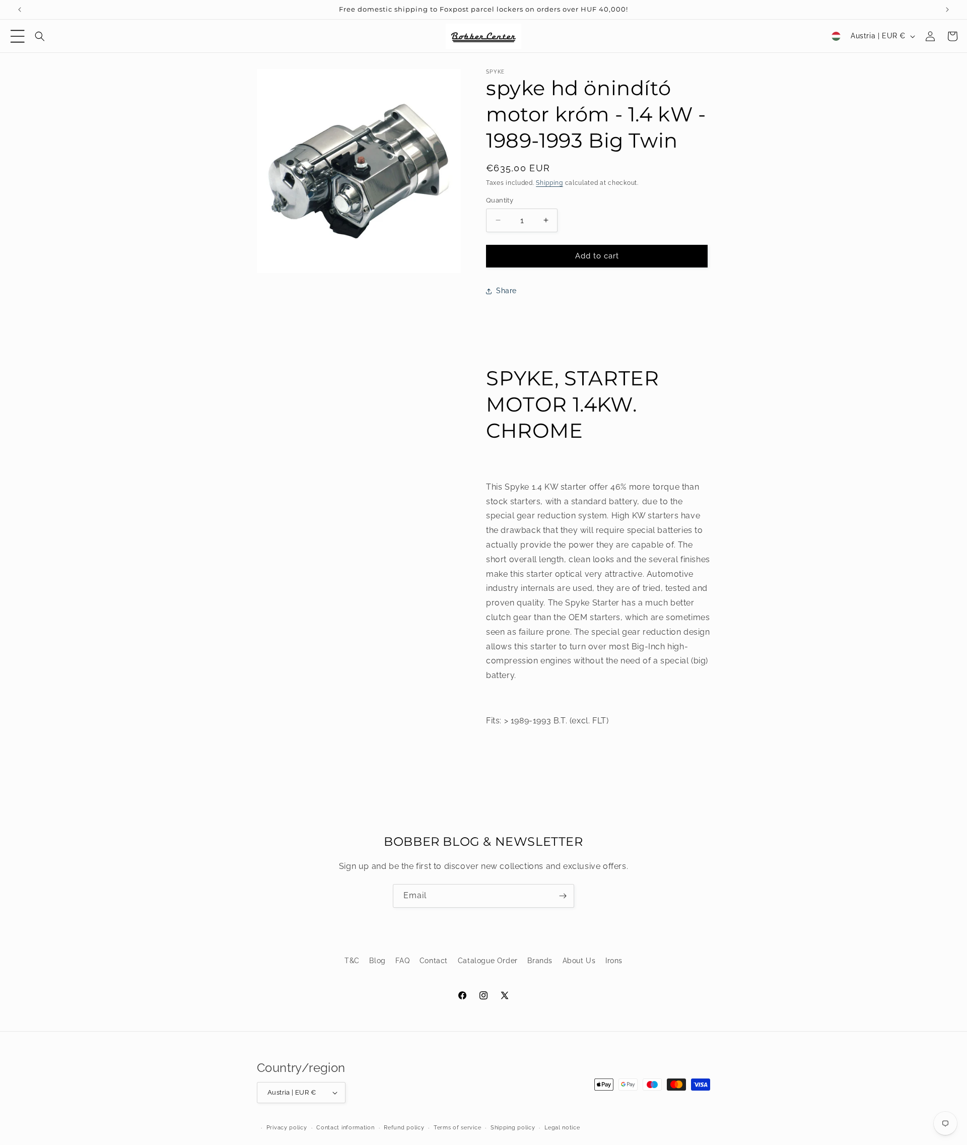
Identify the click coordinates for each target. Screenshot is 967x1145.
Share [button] (506, 291)
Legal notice (562, 1127)
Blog (377, 961)
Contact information (345, 1127)
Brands (539, 961)
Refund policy (404, 1127)
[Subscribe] (562, 896)
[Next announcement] (947, 9)
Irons (614, 961)
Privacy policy (286, 1127)
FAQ (402, 961)
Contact (434, 961)
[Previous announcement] (20, 9)
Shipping (549, 182)
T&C (352, 961)
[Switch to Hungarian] (836, 36)
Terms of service (457, 1127)
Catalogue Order (488, 961)
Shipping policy (513, 1127)
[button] (18, 36)
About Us (579, 961)
